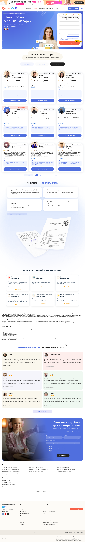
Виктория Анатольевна (71, 112)
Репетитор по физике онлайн (36, 467)
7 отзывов (46, 80)
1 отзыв (72, 116)
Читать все (6, 87)
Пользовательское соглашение (49, 507)
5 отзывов (73, 80)
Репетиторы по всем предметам (49, 515)
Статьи (21, 517)
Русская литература (6, 482)
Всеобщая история (26, 64)
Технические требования (48, 509)
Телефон (65, 435)
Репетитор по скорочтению (8, 484)
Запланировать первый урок (69, 43)
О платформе (28, 8)
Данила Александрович (17, 76)
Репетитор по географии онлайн (64, 471)
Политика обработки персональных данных (52, 504)
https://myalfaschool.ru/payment (61, 538)
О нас (21, 507)
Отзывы (22, 522)
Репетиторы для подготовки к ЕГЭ (50, 517)
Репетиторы (52, 8)
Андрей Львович (15, 112)
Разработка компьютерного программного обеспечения (17, 537)
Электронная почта (50, 440)
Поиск (57, 64)
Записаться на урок (73, 8)
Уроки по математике (24, 515)
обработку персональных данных (73, 36)
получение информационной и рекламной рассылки (67, 450)
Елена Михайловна (43, 147)
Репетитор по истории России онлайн (10, 471)
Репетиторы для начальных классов (50, 522)
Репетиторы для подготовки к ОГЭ (50, 520)
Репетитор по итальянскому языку (10, 486)
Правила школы (23, 520)
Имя (46, 435)
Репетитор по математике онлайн (10, 467)
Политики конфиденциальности (73, 34)
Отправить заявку (63, 455)
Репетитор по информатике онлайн (10, 474)
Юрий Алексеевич (43, 76)
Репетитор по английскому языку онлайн (38, 469)
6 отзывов (19, 150)
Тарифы (57, 8)
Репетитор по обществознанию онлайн (66, 469)
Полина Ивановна (70, 76)
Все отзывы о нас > (42, 411)
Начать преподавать (76, 509)
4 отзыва (18, 80)
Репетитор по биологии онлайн (36, 471)
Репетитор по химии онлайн (63, 467)
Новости (22, 504)
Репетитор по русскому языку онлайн (10, 469)
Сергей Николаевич (43, 112)
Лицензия (22, 524)
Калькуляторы (23, 511)
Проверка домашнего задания (49, 524)
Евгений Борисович (70, 147)
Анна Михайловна (16, 147)
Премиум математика (41, 8)
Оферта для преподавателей (49, 511)
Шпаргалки (22, 509)
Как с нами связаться (24, 513)
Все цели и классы (41, 64)
